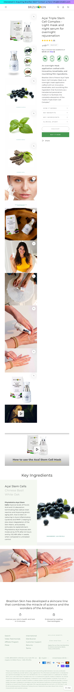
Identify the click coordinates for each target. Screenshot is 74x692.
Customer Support (33, 642)
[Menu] (5, 7)
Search (8, 636)
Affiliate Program (11, 642)
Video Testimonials (12, 639)
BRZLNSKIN (13, 658)
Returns (29, 645)
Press (7, 645)
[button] (58, 7)
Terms (28, 648)
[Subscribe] (68, 641)
